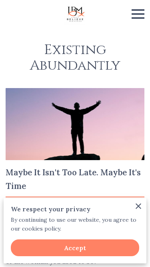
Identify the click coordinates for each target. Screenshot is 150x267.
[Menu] (138, 14)
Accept (75, 248)
